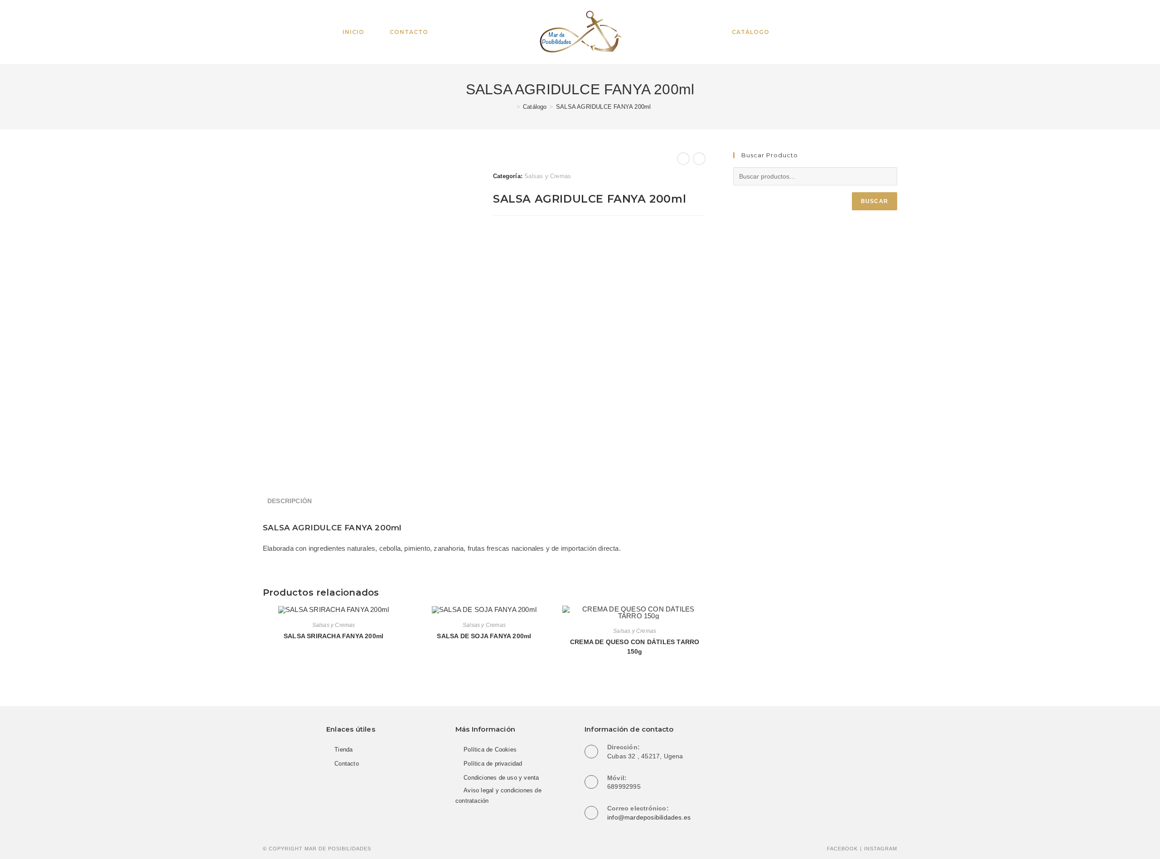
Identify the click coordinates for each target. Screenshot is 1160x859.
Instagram (880, 848)
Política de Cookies (490, 749)
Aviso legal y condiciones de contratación (498, 795)
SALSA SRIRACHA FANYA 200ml (333, 636)
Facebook (842, 848)
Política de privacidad (493, 763)
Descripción (289, 501)
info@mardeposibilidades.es (649, 817)
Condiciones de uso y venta (501, 777)
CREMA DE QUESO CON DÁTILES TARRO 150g (634, 646)
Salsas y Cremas (547, 176)
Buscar (874, 201)
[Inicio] (511, 106)
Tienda (343, 749)
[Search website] (797, 32)
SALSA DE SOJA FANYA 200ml (484, 636)
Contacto (346, 763)
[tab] (289, 501)
